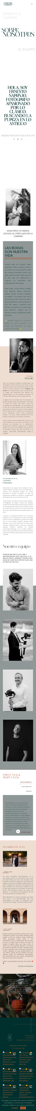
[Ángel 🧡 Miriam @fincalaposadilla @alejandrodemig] (26, 1075)
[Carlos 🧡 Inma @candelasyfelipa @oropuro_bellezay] (10, 1091)
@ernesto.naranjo (18, 1048)
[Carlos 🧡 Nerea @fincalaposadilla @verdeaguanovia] (10, 1058)
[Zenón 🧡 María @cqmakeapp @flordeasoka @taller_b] (26, 1091)
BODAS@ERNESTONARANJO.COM (18, 135)
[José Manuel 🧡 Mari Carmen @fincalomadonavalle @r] (26, 1058)
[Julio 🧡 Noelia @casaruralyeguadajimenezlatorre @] (10, 1075)
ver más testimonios (25, 966)
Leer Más (15, 1108)
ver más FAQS (26, 832)
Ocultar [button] (23, 1108)
